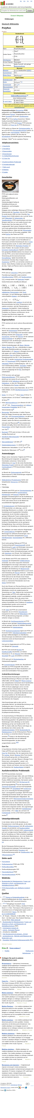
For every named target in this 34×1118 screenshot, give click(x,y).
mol (20, 75)
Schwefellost (16, 788)
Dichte (5, 82)
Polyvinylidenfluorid (7, 872)
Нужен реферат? (15, 948)
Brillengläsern (24, 614)
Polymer (12, 114)
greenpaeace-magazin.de (10, 928)
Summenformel (7, 72)
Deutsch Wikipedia (17, 15)
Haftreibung (15, 381)
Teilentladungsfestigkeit (19, 633)
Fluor (11, 355)
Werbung (20, 1084)
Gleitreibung (5, 383)
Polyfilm (7, 951)
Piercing (17, 572)
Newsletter (18, 940)
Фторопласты (6, 963)
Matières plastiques (8, 1033)
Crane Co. (5, 981)
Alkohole (26, 345)
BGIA (20, 899)
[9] (7, 814)
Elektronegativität (7, 338)
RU (21, 1)
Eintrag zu (15, 897)
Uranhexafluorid (13, 250)
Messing (17, 653)
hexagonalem (6, 407)
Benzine (9, 347)
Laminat (6, 755)
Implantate (5, 560)
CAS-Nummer (7, 60)
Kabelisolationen (18, 627)
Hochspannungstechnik (13, 631)
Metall (17, 681)
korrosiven (5, 250)
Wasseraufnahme (8, 87)
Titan (13, 592)
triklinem (28, 405)
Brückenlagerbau (19, 659)
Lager (14, 547)
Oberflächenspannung (22, 390)
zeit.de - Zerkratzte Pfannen (11, 930)
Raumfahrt (16, 212)
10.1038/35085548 (9, 914)
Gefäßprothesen (25, 560)
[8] (16, 784)
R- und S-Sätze (7, 101)
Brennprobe (5, 412)
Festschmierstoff (20, 545)
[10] (3, 842)
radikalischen (6, 292)
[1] (21, 81)
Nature (14, 912)
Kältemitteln (8, 218)
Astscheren (8, 553)
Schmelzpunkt (7, 84)
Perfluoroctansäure (13, 826)
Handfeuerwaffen (7, 651)
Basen (22, 345)
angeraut (28, 681)
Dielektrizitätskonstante (9, 445)
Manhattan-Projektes (22, 246)
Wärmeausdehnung (11, 402)
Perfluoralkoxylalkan (8, 867)
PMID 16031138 (15, 920)
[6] (16, 742)
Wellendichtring (6, 480)
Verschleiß (5, 656)
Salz (6, 416)
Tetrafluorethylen (7, 220)
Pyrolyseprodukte (28, 359)
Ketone (4, 347)
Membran (17, 755)
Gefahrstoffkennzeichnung (18, 96)
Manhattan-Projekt (7, 465)
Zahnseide (15, 646)
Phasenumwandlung (17, 405)
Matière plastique (7, 1020)
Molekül (14, 296)
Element (20, 336)
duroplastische (6, 136)
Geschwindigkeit (17, 537)
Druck (24, 292)
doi (3, 914)
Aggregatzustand (7, 79)
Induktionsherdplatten (8, 730)
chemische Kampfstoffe (9, 786)
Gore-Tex (14, 125)
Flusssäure (21, 850)
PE (20, 369)
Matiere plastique (7, 992)
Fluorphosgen (11, 361)
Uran (13, 463)
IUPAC (29, 70)
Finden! (30, 10)
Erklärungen (9, 19)
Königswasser (13, 330)
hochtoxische (18, 359)
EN (24, 1)
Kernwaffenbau (6, 258)
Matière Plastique (7, 1006)
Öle (13, 347)
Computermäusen (9, 664)
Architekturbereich (9, 506)
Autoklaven (29, 602)
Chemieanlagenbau (25, 490)
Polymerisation (27, 230)
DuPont (15, 119)
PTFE (23, 904)
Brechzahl (5, 432)
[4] (8, 429)
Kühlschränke (19, 218)
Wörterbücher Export (5, 1087)
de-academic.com (7, 3)
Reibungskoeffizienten (8, 377)
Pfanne (23, 681)
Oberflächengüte (7, 537)
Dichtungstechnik (16, 472)
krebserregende (28, 830)
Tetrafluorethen (25, 852)
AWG (16, 810)
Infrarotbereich (23, 612)
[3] (18, 422)
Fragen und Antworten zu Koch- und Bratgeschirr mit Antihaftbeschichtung (16, 883)
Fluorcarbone (6, 861)
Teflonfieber (5, 363)
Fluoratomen (6, 336)
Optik (7, 610)
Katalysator (21, 279)
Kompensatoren (22, 492)
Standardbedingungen (19, 107)
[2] (8, 399)
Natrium (16, 351)
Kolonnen (16, 494)
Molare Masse (7, 75)
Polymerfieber (6, 427)
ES (28, 1)
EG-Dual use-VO (24, 782)
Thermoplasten (15, 132)
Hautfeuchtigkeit (18, 767)
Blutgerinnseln (25, 568)
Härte (22, 395)
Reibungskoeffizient (19, 66)
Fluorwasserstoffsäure (18, 416)
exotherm (19, 302)
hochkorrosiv (27, 788)
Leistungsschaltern (7, 641)
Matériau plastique (8, 1049)
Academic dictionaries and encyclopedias (16, 7)
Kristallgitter (13, 407)
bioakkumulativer (25, 828)
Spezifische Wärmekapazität (10, 436)
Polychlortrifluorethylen (19, 130)
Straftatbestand (26, 808)
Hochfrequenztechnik (17, 621)
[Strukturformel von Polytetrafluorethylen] (19, 44)
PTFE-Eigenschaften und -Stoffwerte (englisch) (16, 888)
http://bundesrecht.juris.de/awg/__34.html (15, 934)
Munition (19, 649)
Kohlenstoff (19, 334)
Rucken (16, 385)
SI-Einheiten (27, 104)
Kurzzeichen (20, 110)
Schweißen (23, 365)
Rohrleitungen (6, 494)
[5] (8, 736)
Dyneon (19, 123)
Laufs (12, 656)
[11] (14, 854)
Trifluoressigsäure (7, 855)
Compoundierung (9, 531)
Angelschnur (5, 262)
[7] (18, 742)
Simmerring (14, 482)
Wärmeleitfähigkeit (7, 442)
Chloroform (14, 272)
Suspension (5, 308)
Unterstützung (13, 1084)
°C (17, 85)
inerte (31, 242)
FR (31, 1)
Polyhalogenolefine (24, 128)
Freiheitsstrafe (6, 813)
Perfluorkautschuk (7, 864)
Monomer (5, 70)
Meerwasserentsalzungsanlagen (23, 798)
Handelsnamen (23, 116)
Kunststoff (9, 116)
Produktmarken (16, 480)
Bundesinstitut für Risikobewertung (12, 881)
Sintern (4, 583)
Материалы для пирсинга (10, 1065)
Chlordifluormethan (7, 277)
